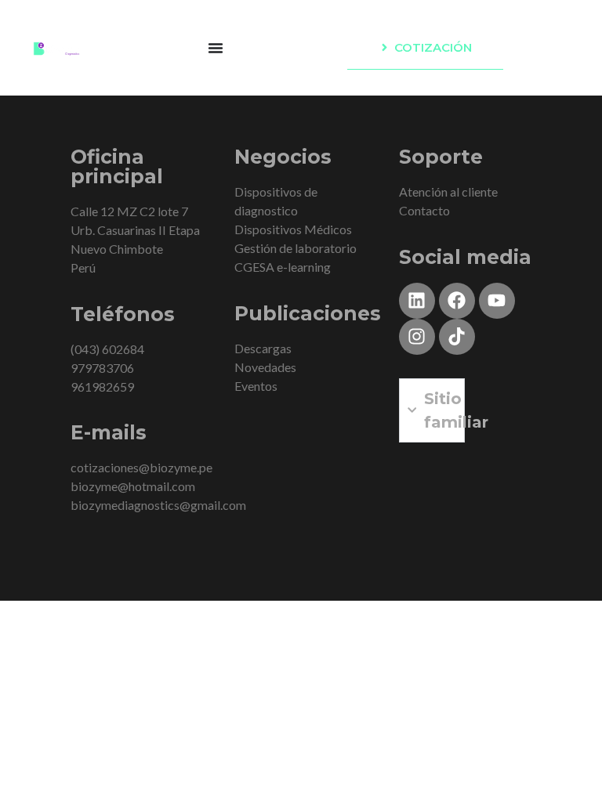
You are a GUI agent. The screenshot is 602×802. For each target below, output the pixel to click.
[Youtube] (497, 301)
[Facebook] (457, 301)
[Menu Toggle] (215, 48)
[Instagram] (417, 337)
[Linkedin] (417, 301)
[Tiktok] (457, 337)
